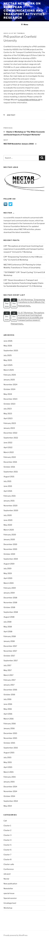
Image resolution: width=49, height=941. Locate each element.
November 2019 (10, 549)
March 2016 (9, 719)
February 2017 (10, 680)
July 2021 (7, 481)
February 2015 (10, 777)
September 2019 (11, 559)
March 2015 (9, 772)
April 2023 (8, 418)
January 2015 (9, 782)
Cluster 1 (7, 826)
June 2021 (8, 486)
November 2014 (10, 791)
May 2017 (8, 670)
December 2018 (10, 598)
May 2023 (8, 414)
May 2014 (8, 806)
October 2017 (9, 656)
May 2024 (8, 394)
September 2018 (11, 612)
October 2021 (9, 467)
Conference (9, 869)
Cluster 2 (7, 830)
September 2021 (11, 472)
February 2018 (10, 636)
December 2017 (10, 646)
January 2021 (9, 501)
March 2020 (9, 530)
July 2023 (8, 409)
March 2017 (8, 675)
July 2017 (7, 665)
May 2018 (8, 627)
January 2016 (9, 728)
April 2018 (8, 631)
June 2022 (8, 443)
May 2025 (8, 360)
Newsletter (8, 888)
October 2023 (9, 404)
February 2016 (10, 724)
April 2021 (8, 491)
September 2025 (11, 350)
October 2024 (9, 389)
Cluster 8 (7, 859)
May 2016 (8, 709)
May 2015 (8, 762)
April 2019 (8, 578)
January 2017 (9, 685)
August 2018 (9, 617)
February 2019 (10, 588)
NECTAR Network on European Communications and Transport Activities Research (24, 10)
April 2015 (8, 767)
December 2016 (10, 690)
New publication (10, 884)
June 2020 (8, 520)
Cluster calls (9, 864)
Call (5, 821)
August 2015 (9, 753)
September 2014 (11, 801)
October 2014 (9, 796)
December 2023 (10, 399)
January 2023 (9, 428)
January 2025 (9, 380)
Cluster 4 (7, 840)
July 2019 (7, 568)
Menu (26, 24)
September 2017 (11, 661)
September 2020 (11, 510)
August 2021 (9, 477)
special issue (9, 893)
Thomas (21, 33)
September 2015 (11, 748)
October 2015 (9, 743)
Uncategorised (10, 903)
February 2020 (10, 535)
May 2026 (8, 346)
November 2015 (10, 738)
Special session (10, 898)
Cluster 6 (7, 850)
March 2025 (9, 370)
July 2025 (8, 355)
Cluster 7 (7, 855)
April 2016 (8, 714)
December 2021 (10, 462)
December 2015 (10, 733)
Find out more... (24, 306)
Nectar (6, 879)
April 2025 (8, 365)
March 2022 (9, 452)
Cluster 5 (7, 845)
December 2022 (10, 433)
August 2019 (9, 564)
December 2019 (10, 544)
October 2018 (9, 607)
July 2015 (7, 757)
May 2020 (8, 525)
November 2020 (10, 506)
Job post (11, 115)
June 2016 (8, 704)
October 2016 (9, 695)
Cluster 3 (7, 835)
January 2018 (9, 641)
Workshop (8, 908)
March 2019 (9, 583)
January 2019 (9, 593)
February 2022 (10, 457)
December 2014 (10, 787)
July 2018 (7, 622)
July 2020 (8, 515)
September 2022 (11, 438)
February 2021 (10, 496)
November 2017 (10, 651)
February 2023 (10, 423)
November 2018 (10, 602)
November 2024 (10, 384)
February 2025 (10, 375)
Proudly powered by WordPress (15, 935)
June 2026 (8, 341)
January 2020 (9, 539)
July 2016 (7, 699)
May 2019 (8, 573)
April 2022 (8, 447)
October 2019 (9, 554)
